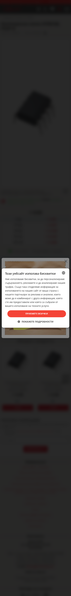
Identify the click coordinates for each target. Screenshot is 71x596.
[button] (35, 322)
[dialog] (35, 298)
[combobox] (63, 272)
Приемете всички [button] (36, 313)
